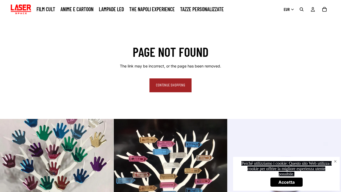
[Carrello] (324, 9)
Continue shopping (170, 85)
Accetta (286, 182)
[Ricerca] (301, 9)
